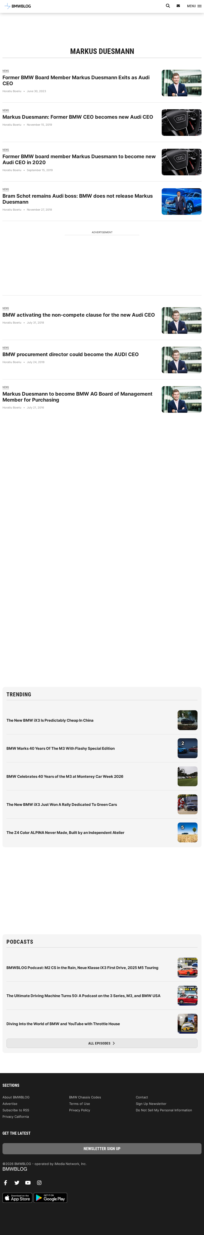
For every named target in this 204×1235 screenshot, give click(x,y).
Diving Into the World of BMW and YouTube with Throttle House (63, 1023)
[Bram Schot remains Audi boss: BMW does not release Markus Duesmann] (182, 201)
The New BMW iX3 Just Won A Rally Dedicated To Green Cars (61, 804)
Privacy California (15, 1117)
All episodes (99, 1043)
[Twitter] (19, 1184)
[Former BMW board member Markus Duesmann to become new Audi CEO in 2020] (182, 162)
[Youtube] (30, 1184)
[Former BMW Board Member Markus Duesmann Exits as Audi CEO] (182, 83)
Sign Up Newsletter (151, 1104)
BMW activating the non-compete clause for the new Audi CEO (78, 315)
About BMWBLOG (16, 1097)
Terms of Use (79, 1104)
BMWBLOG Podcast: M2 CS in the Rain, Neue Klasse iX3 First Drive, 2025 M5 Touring (82, 967)
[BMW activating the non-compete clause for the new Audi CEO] (182, 320)
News (5, 71)
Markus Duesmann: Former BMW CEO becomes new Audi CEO (77, 117)
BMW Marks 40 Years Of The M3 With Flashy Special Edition (60, 748)
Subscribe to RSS (15, 1110)
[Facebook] (7, 1184)
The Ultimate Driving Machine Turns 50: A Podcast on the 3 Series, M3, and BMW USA (83, 995)
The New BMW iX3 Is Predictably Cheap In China (50, 720)
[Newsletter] (178, 5)
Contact (142, 1097)
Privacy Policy (79, 1110)
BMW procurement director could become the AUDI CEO (70, 354)
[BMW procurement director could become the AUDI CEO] (182, 360)
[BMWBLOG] (102, 1169)
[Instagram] (41, 1184)
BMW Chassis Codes (85, 1097)
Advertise (9, 1104)
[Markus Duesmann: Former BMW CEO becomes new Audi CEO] (182, 122)
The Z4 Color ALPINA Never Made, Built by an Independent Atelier (65, 832)
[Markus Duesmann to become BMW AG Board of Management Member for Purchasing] (182, 399)
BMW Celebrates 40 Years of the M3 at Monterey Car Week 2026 (64, 776)
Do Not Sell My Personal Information (164, 1110)
